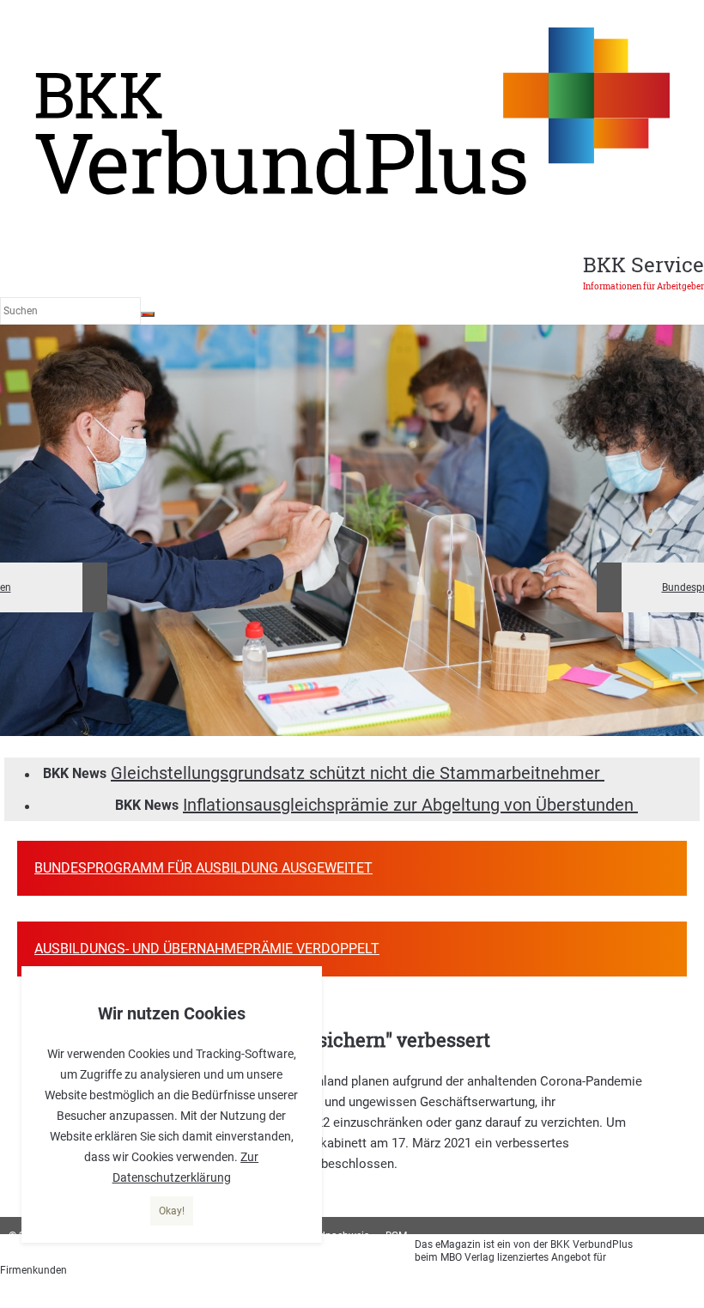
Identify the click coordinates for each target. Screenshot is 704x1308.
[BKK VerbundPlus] (352, 192)
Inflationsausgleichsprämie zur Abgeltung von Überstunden (410, 804)
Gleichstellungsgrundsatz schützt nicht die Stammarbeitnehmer (357, 773)
